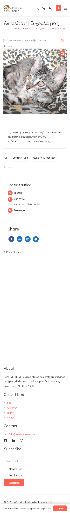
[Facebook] (11, 239)
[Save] (62, 40)
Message (19, 210)
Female (8, 167)
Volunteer (12, 407)
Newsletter (15, 468)
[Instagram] (21, 441)
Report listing (13, 252)
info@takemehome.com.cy (24, 434)
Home (17, 28)
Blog (9, 402)
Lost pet (29, 28)
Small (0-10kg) (20, 157)
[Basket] (43, 8)
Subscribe (14, 482)
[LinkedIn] (13, 440)
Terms (10, 412)
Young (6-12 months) (44, 157)
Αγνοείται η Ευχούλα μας (52, 28)
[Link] (12, 8)
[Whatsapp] (19, 239)
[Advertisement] (35, 294)
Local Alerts (15, 475)
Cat (6, 157)
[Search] (37, 8)
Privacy (10, 417)
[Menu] (66, 8)
